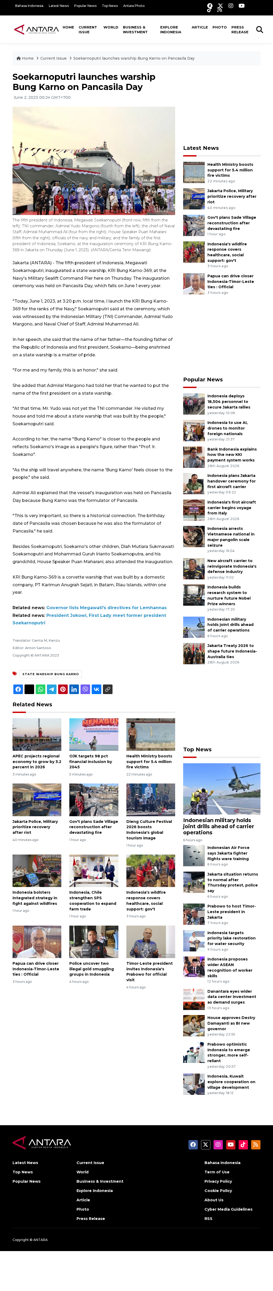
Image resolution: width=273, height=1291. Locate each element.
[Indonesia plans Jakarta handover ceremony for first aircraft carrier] (194, 483)
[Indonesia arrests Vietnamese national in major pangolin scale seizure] (194, 536)
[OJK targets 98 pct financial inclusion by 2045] (93, 734)
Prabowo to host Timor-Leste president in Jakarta (231, 912)
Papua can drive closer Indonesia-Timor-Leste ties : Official (36, 969)
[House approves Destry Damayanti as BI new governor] (194, 1025)
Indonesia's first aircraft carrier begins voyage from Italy (231, 508)
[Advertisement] (223, 105)
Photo (219, 27)
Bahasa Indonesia (29, 6)
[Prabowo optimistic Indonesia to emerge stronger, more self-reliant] (194, 1051)
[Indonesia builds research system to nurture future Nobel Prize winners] (194, 594)
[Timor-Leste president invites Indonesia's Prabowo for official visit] (150, 941)
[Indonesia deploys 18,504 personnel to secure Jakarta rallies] (194, 403)
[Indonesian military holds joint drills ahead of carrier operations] (194, 626)
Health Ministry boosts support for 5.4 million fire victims (149, 762)
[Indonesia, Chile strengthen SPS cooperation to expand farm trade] (93, 870)
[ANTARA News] (37, 29)
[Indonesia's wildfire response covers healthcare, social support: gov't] (150, 870)
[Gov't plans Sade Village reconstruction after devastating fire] (93, 799)
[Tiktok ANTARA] (209, 9)
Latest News (59, 6)
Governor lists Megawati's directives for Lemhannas (106, 607)
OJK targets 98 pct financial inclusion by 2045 (90, 762)
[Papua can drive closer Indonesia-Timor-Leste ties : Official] (37, 941)
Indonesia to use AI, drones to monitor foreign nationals (227, 428)
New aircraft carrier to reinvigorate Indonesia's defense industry (231, 566)
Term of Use (217, 1172)
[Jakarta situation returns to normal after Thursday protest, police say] (194, 881)
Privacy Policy (218, 1181)
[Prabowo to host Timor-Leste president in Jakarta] (194, 913)
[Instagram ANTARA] (230, 5)
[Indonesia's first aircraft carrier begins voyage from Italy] (194, 509)
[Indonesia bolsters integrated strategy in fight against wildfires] (37, 870)
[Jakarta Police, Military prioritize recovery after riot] (37, 799)
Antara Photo (134, 6)
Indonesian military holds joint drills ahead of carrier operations (230, 625)
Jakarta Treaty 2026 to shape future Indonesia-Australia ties (232, 651)
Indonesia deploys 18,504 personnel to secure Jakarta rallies (228, 402)
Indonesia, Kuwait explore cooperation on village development (231, 1082)
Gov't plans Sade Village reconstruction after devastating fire (93, 827)
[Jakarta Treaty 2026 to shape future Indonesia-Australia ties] (194, 653)
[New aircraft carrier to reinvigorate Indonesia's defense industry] (194, 568)
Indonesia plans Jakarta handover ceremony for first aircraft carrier (231, 481)
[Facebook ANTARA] (209, 5)
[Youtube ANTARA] (242, 5)
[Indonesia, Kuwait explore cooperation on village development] (194, 1083)
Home (68, 27)
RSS (208, 1218)
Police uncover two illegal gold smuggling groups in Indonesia (91, 969)
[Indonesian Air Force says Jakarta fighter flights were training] (194, 855)
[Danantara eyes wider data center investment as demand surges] (194, 998)
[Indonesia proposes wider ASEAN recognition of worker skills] (194, 966)
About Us (213, 1200)
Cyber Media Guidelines (228, 1209)
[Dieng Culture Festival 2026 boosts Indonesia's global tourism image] (150, 799)
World (110, 27)
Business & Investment (135, 29)
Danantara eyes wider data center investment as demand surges (231, 997)
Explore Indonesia (170, 29)
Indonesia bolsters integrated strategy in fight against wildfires (35, 898)
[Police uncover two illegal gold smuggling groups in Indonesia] (93, 941)
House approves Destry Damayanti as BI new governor (231, 1023)
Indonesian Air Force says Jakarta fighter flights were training (228, 853)
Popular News (85, 6)
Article (200, 27)
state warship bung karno (50, 674)
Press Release (239, 29)
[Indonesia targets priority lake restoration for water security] (194, 940)
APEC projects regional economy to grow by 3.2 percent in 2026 (37, 762)
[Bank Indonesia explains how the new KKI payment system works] (194, 456)
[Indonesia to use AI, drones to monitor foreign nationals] (194, 430)
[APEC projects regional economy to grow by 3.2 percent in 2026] (37, 734)
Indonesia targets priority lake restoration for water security (231, 938)
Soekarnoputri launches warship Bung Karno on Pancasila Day (134, 58)
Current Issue (88, 29)
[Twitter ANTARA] (220, 5)
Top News (110, 6)
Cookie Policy (218, 1190)
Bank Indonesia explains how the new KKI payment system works (232, 455)
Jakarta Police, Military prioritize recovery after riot (35, 827)
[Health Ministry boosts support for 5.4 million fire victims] (150, 734)
